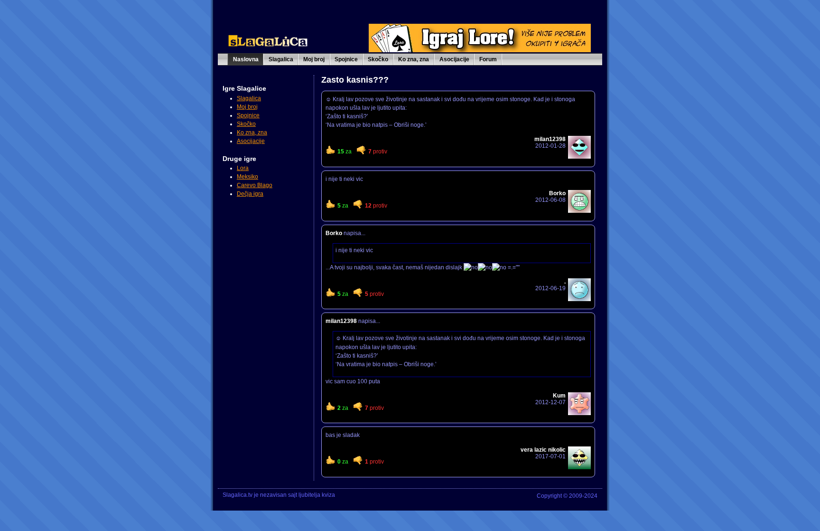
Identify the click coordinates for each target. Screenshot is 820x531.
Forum (488, 59)
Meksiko (247, 176)
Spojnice (346, 59)
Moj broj (314, 59)
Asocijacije (454, 59)
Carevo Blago (254, 185)
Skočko (378, 59)
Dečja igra (250, 193)
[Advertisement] (265, 246)
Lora (243, 168)
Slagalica (281, 59)
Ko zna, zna (413, 59)
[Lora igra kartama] (480, 50)
